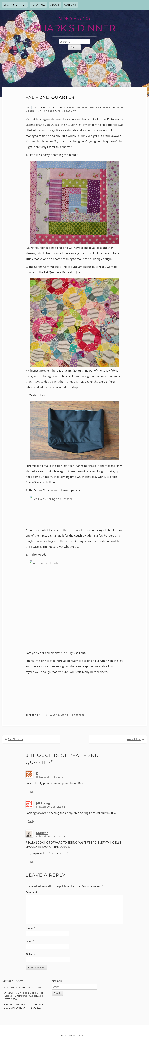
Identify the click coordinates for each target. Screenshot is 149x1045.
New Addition (134, 739)
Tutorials (38, 5)
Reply (31, 791)
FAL (110, 107)
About (54, 5)
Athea (65, 107)
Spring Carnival (67, 111)
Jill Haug (43, 803)
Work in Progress (72, 715)
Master (42, 832)
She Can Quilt (48, 125)
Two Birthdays (15, 739)
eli (27, 107)
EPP (103, 107)
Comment (32, 892)
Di (37, 773)
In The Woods (45, 111)
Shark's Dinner (15, 5)
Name (30, 928)
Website (30, 954)
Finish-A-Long (50, 715)
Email (30, 941)
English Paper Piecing (85, 107)
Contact (70, 5)
